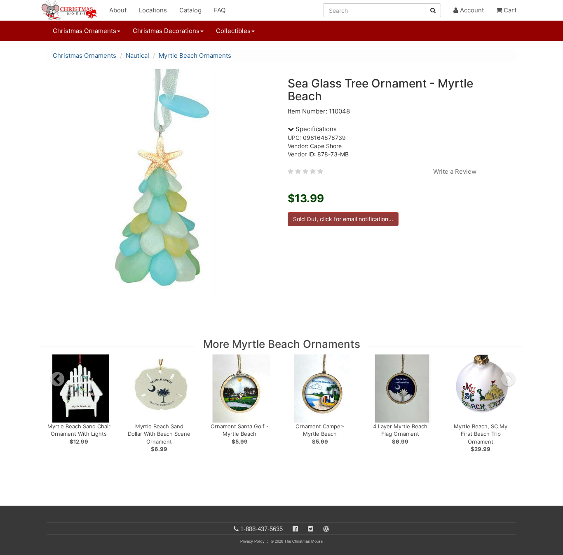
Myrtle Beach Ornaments (195, 55)
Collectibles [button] (233, 31)
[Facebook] (295, 528)
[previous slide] (57, 379)
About (118, 10)
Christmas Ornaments (84, 55)
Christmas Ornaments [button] (84, 31)
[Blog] (326, 528)
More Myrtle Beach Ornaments (281, 344)
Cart (509, 10)
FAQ (219, 10)
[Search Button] (433, 10)
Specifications (315, 129)
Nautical (137, 55)
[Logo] (71, 10)
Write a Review (454, 171)
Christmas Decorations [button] (166, 31)
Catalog (190, 10)
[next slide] (508, 379)
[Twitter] (310, 528)
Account (471, 10)
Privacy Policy (252, 541)
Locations (153, 10)
